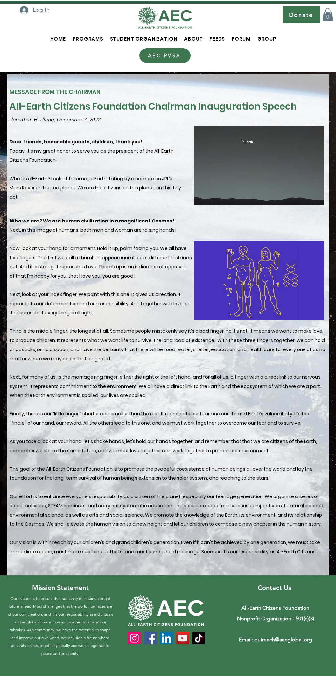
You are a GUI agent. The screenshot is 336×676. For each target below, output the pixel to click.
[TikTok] (198, 638)
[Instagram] (134, 638)
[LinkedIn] (166, 638)
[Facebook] (150, 638)
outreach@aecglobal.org (283, 639)
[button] (327, 14)
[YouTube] (182, 638)
